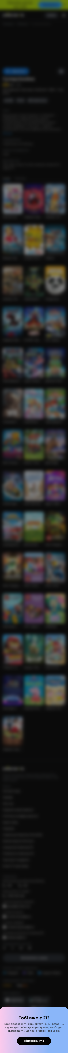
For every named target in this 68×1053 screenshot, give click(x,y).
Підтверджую (34, 1040)
